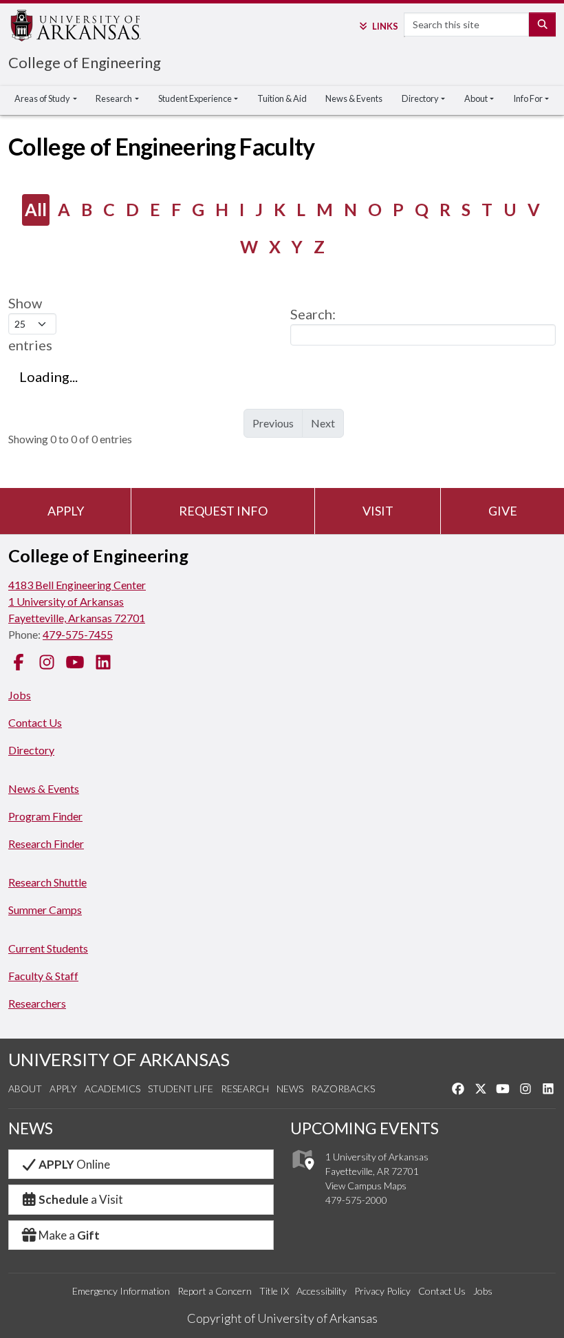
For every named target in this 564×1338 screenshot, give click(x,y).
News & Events (353, 98)
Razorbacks (343, 1088)
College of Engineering (84, 62)
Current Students (48, 948)
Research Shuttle (47, 882)
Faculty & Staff (43, 975)
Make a (69, 1235)
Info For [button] (528, 98)
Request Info (223, 510)
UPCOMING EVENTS (364, 1128)
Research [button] (114, 98)
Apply (65, 510)
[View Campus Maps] (302, 1173)
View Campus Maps (365, 1185)
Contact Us (35, 722)
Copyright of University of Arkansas (282, 1318)
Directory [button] (420, 98)
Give (502, 510)
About (25, 1088)
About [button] (476, 98)
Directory (31, 749)
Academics (112, 1088)
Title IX (274, 1291)
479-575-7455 (78, 634)
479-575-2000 (356, 1200)
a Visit (81, 1199)
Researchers (37, 1003)
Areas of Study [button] (42, 98)
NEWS (30, 1128)
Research (245, 1088)
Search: (313, 314)
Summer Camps (45, 909)
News (289, 1088)
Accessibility (321, 1291)
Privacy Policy (382, 1291)
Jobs (19, 694)
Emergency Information (121, 1291)
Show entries (30, 324)
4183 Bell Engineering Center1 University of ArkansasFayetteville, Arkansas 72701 (77, 601)
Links (385, 26)
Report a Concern (214, 1291)
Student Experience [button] (195, 98)
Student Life (180, 1088)
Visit (377, 510)
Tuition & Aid (282, 98)
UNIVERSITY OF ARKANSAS (119, 1059)
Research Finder (46, 843)
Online (74, 1164)
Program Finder (45, 815)
